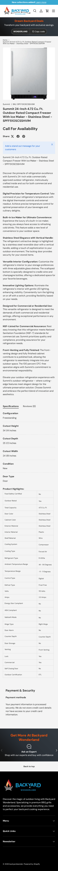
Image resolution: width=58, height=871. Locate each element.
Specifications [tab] (11, 406)
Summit (6, 104)
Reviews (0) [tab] (29, 406)
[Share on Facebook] (18, 136)
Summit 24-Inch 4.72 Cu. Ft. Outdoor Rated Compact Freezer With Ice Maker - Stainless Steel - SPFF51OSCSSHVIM (27, 42)
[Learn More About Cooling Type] (18, 551)
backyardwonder (16, 864)
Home (5, 40)
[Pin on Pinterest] (23, 136)
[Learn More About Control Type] (18, 578)
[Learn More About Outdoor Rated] (20, 501)
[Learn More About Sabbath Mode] (20, 617)
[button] (47, 11)
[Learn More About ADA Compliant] (20, 610)
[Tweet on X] (12, 136)
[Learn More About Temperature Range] (24, 571)
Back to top (29, 766)
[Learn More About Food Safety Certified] (25, 494)
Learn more (41, 2)
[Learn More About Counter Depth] (20, 637)
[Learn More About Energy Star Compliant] (26, 603)
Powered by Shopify (32, 864)
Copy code (40, 31)
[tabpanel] (29, 447)
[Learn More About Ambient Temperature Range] (31, 564)
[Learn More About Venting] (14, 650)
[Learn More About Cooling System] (20, 544)
